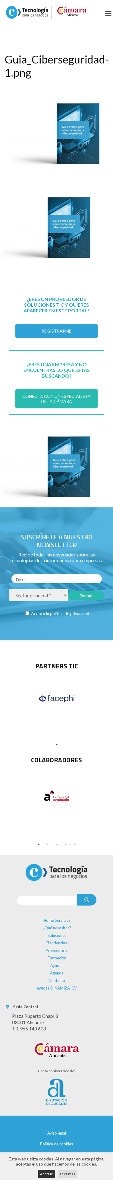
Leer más (67, 1174)
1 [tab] (57, 745)
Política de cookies (56, 1143)
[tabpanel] (56, 698)
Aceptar (46, 1174)
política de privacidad (69, 613)
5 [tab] (75, 844)
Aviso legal (56, 1133)
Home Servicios (57, 920)
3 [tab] (57, 844)
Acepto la (59, 613)
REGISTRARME (56, 330)
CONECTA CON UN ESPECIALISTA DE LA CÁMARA (56, 399)
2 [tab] (48, 844)
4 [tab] (66, 844)
